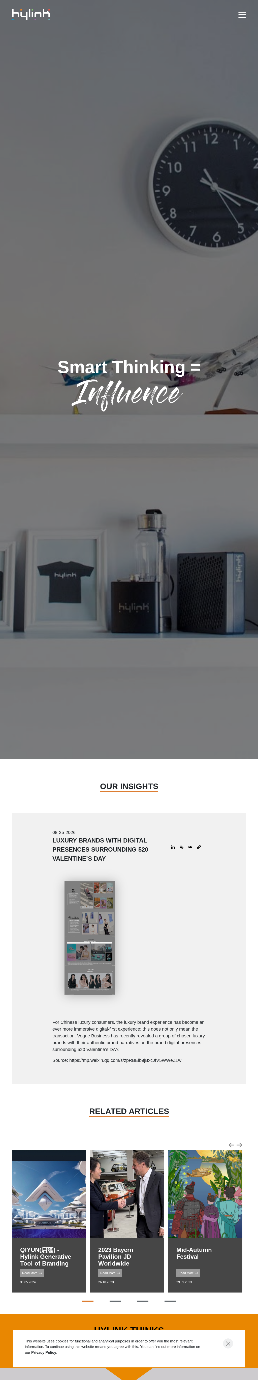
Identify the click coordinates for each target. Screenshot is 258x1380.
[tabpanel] (49, 1221)
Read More (30, 1273)
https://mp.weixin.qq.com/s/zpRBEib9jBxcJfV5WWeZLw (125, 1060)
